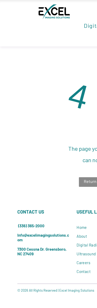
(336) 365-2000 (31, 225)
